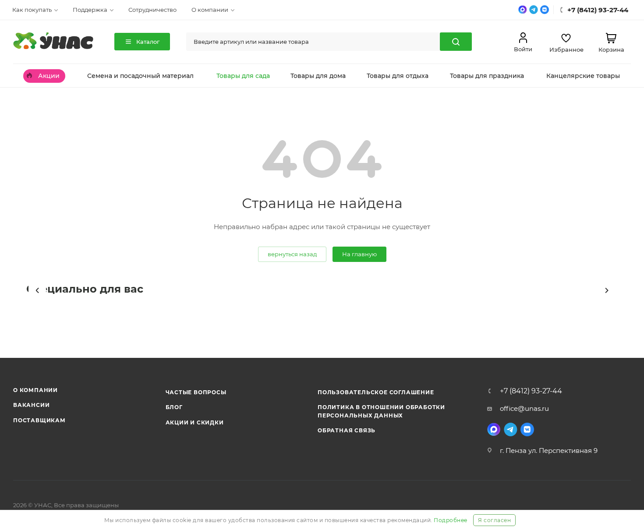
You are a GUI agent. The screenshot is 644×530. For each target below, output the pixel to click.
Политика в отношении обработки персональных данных (381, 411)
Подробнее (450, 520)
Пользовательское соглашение (376, 392)
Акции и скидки (195, 422)
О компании (35, 390)
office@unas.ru (524, 408)
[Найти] (456, 41)
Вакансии (31, 405)
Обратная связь (346, 430)
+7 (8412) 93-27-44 (531, 391)
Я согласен (494, 520)
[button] (37, 290)
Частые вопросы (196, 392)
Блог (174, 407)
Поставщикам (39, 420)
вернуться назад (292, 254)
